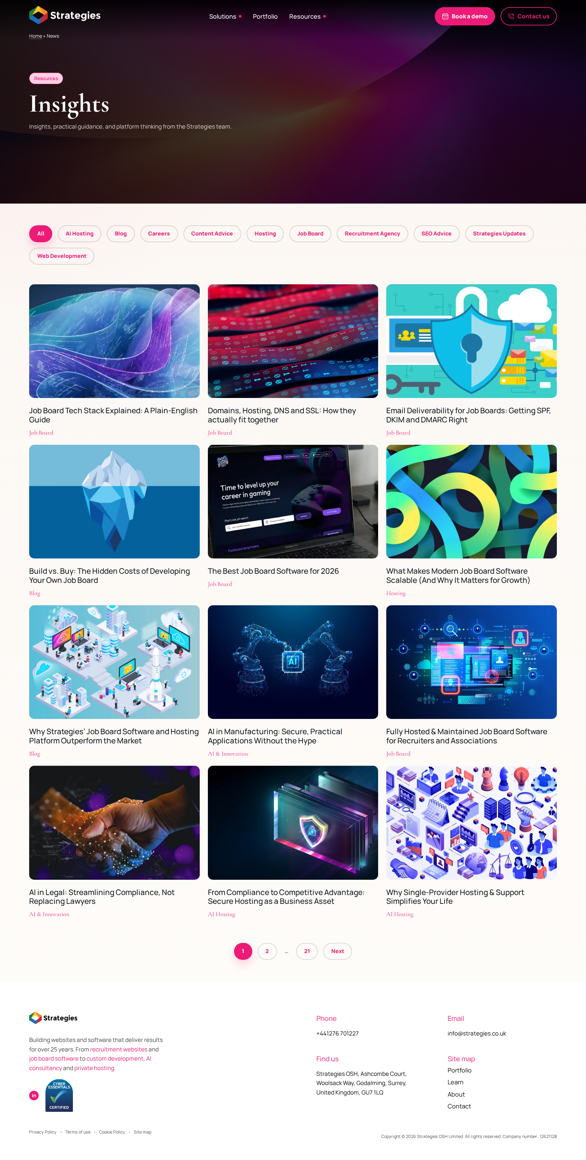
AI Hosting (80, 233)
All (40, 233)
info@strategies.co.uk (477, 1033)
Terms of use (78, 1132)
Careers (159, 233)
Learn (456, 1082)
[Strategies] (64, 15)
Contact (459, 1106)
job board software (54, 1058)
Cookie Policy (112, 1132)
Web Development (61, 256)
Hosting (265, 233)
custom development (114, 1058)
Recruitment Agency (372, 233)
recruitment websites (119, 1049)
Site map (142, 1132)
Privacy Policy (43, 1132)
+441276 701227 (337, 1033)
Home (35, 36)
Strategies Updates (499, 233)
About (456, 1094)
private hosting (94, 1068)
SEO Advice (437, 233)
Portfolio (265, 16)
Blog (121, 233)
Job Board (310, 233)
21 (307, 951)
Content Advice (212, 233)
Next (337, 951)
